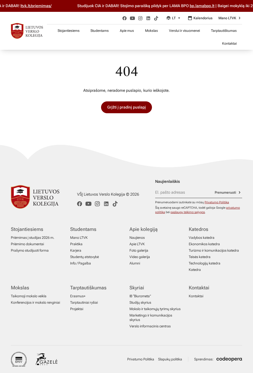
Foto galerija (138, 250)
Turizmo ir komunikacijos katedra (214, 250)
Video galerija (139, 257)
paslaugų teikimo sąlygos (187, 212)
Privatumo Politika (217, 202)
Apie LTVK (137, 244)
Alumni (134, 263)
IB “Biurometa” (140, 296)
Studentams (99, 31)
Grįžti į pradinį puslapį (126, 107)
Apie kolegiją (143, 229)
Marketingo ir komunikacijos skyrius (150, 317)
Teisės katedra (200, 257)
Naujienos (137, 238)
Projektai (76, 309)
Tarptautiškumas (224, 31)
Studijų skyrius (140, 302)
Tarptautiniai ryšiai (84, 302)
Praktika (76, 244)
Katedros (198, 229)
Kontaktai (229, 43)
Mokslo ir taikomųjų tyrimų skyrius (155, 309)
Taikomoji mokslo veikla (28, 296)
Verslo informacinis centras (150, 326)
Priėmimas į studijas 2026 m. (32, 238)
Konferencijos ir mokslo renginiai (35, 302)
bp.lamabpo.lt (197, 5)
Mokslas (151, 31)
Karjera (75, 250)
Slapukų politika (170, 359)
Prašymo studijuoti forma (30, 250)
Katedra (195, 270)
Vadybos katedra (201, 238)
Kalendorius (202, 18)
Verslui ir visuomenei (184, 31)
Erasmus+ (77, 296)
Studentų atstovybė (84, 257)
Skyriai (136, 288)
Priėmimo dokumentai (27, 244)
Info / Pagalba (80, 263)
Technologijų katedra (204, 263)
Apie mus (127, 31)
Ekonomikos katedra (204, 244)
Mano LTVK (227, 18)
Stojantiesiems (69, 31)
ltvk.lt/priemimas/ (31, 5)
